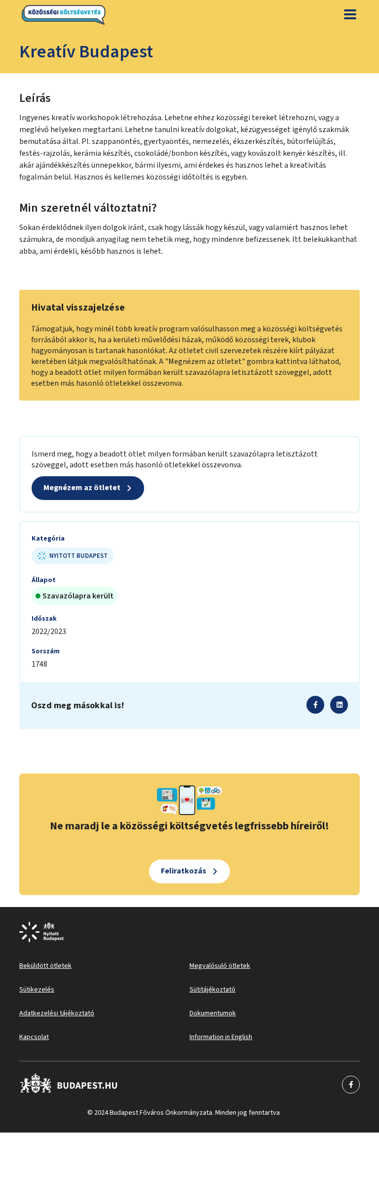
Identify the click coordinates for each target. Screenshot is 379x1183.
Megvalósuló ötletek (220, 966)
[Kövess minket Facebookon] (68, 1084)
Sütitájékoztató (212, 990)
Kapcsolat (34, 1037)
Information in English (221, 1037)
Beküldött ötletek (45, 966)
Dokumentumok (213, 1013)
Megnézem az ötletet (81, 487)
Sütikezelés (36, 990)
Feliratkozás (183, 870)
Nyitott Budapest (78, 555)
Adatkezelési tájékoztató (56, 1013)
